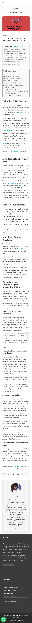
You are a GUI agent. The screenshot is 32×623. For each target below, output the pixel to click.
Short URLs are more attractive (14, 89)
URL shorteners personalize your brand (16, 91)
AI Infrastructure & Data (16, 596)
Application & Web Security (16, 598)
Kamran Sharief (18, 47)
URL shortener (7, 130)
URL (5, 105)
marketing (24, 257)
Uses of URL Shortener (10, 81)
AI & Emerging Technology (16, 584)
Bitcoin (16, 151)
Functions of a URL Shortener (12, 83)
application (10, 183)
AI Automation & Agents (16, 590)
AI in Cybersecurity (16, 593)
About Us (20, 620)
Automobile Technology (16, 601)
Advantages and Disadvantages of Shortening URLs (13, 86)
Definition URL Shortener (11, 76)
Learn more (8, 564)
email (22, 249)
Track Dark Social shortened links (14, 95)
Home (5, 11)
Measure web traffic (11, 93)
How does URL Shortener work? (13, 78)
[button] (3, 619)
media (4, 143)
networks (23, 112)
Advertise (13, 620)
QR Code (16, 466)
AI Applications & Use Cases (16, 587)
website (20, 185)
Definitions (11, 11)
